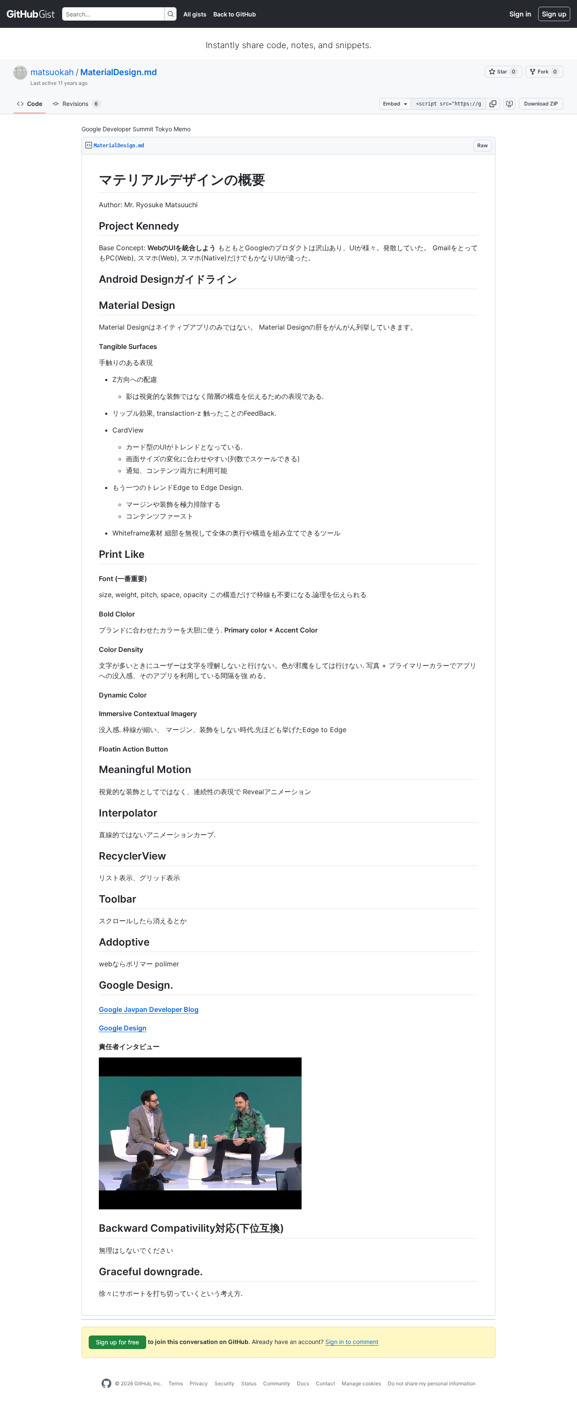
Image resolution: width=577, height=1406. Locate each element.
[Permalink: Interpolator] (93, 813)
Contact (325, 1383)
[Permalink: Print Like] (93, 554)
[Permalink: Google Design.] (93, 985)
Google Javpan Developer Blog (149, 1009)
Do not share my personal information (432, 1383)
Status (248, 1383)
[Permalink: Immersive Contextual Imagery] (93, 713)
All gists (195, 14)
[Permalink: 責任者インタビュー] (93, 1046)
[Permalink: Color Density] (93, 649)
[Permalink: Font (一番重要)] (93, 578)
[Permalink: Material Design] (93, 305)
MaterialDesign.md (118, 72)
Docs (303, 1383)
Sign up (554, 14)
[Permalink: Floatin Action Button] (93, 749)
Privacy (199, 1383)
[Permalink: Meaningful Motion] (93, 770)
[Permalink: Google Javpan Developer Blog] (93, 1009)
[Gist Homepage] (31, 14)
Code (34, 103)
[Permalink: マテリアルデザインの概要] (93, 180)
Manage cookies (361, 1383)
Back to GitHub (234, 14)
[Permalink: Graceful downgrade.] (93, 1271)
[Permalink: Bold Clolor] (93, 614)
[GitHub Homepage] (106, 1383)
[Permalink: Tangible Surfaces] (93, 346)
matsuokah (52, 72)
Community (276, 1383)
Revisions (80, 103)
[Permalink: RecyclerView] (93, 856)
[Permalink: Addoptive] (93, 942)
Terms (176, 1383)
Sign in (520, 14)
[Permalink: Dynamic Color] (93, 695)
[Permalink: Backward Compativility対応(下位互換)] (93, 1228)
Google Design (123, 1028)
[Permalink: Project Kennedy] (93, 226)
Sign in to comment (351, 1341)
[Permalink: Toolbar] (93, 899)
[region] (288, 735)
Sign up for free (117, 1342)
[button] (493, 104)
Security (224, 1383)
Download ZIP (541, 103)
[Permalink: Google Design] (93, 1028)
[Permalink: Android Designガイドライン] (93, 279)
